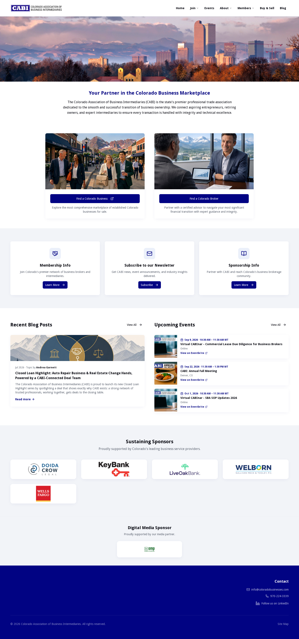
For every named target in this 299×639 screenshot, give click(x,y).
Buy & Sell (267, 8)
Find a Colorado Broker (204, 198)
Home (180, 8)
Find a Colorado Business (92, 198)
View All (131, 324)
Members (244, 8)
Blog (283, 8)
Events (209, 8)
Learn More (52, 285)
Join (192, 8)
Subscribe (147, 285)
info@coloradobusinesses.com (270, 589)
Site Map (283, 624)
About (224, 8)
